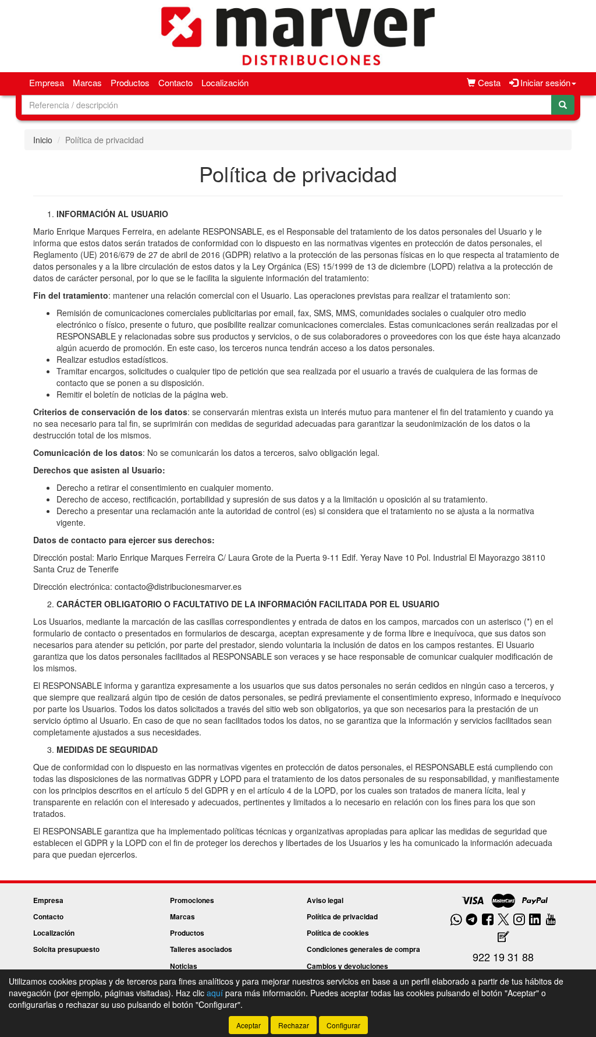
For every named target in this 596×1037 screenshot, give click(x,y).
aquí (215, 993)
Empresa (46, 82)
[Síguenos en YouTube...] (550, 920)
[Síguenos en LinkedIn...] (535, 920)
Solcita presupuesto (66, 949)
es (309, 510)
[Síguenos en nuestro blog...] (503, 937)
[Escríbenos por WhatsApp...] (456, 920)
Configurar (343, 1025)
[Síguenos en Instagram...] (519, 920)
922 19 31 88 (503, 956)
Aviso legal (325, 900)
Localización (225, 82)
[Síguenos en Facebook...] (487, 920)
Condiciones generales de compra (363, 949)
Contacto (175, 82)
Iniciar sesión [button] (544, 82)
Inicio (42, 140)
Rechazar (293, 1025)
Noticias (183, 966)
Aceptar (248, 1025)
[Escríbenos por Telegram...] (472, 920)
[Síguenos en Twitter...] (503, 920)
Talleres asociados (201, 949)
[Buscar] (562, 105)
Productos (130, 82)
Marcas (87, 82)
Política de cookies (338, 933)
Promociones (192, 900)
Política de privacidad (342, 916)
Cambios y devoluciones (347, 966)
